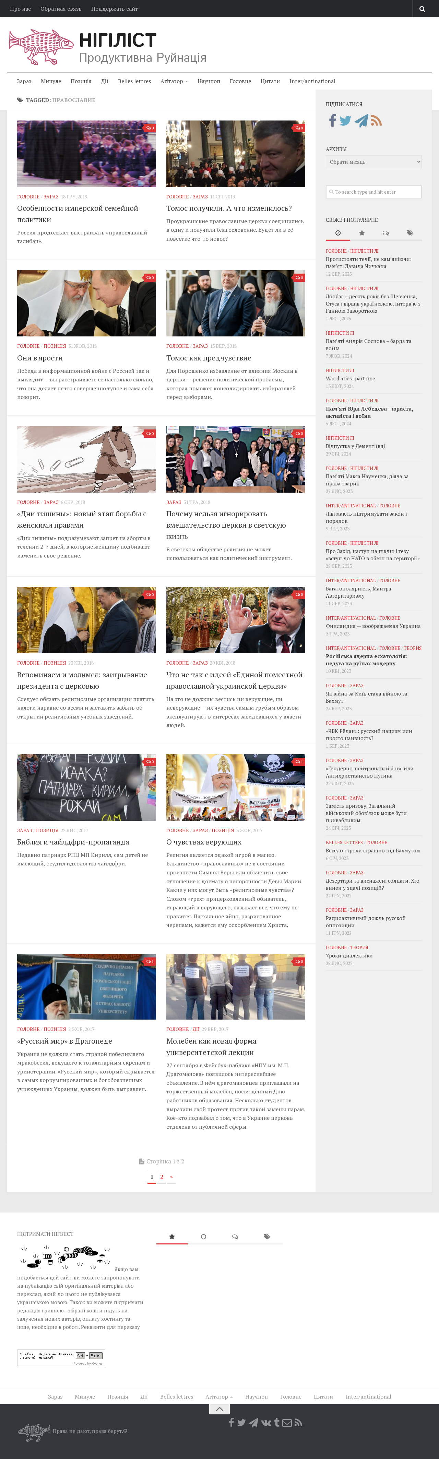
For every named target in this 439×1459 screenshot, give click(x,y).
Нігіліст (117, 41)
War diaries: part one (350, 378)
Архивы (336, 149)
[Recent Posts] (338, 233)
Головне (240, 81)
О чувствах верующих (203, 842)
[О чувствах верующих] (235, 787)
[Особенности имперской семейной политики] (86, 153)
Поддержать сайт (114, 8)
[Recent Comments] (386, 233)
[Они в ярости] (86, 303)
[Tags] (410, 233)
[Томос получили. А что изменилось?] (235, 153)
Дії (104, 81)
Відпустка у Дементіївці (355, 446)
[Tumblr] (277, 1422)
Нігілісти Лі (364, 251)
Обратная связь (61, 8)
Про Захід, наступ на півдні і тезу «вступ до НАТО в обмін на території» (373, 555)
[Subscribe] (287, 1422)
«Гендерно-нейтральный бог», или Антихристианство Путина (370, 772)
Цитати (270, 81)
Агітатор (172, 81)
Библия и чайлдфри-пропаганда (73, 842)
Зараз (24, 81)
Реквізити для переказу (110, 1326)
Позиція (81, 81)
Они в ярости (40, 358)
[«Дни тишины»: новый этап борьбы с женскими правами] (86, 459)
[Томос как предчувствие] (235, 303)
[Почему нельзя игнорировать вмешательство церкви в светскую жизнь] (235, 459)
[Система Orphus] (61, 1363)
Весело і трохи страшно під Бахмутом (373, 850)
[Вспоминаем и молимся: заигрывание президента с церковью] (86, 620)
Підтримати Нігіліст (45, 1233)
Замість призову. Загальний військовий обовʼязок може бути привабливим (366, 813)
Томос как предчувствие (208, 358)
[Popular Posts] (362, 233)
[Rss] (376, 121)
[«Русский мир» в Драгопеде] (86, 987)
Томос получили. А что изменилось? (229, 208)
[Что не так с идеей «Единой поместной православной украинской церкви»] (235, 620)
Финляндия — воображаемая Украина (373, 625)
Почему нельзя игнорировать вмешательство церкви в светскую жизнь (226, 524)
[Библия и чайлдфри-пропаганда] (86, 787)
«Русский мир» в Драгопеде (64, 1041)
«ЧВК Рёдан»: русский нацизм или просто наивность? (369, 734)
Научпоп (209, 81)
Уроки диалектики (349, 955)
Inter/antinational (312, 81)
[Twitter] (345, 121)
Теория (413, 648)
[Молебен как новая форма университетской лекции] (235, 987)
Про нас (20, 8)
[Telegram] (361, 121)
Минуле (51, 81)
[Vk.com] (266, 1422)
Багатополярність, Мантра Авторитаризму (358, 592)
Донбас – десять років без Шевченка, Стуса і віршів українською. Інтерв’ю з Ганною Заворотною (373, 303)
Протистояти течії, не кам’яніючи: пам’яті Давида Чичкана (369, 262)
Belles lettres (134, 81)
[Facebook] (332, 121)
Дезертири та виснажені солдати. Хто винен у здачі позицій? (372, 884)
